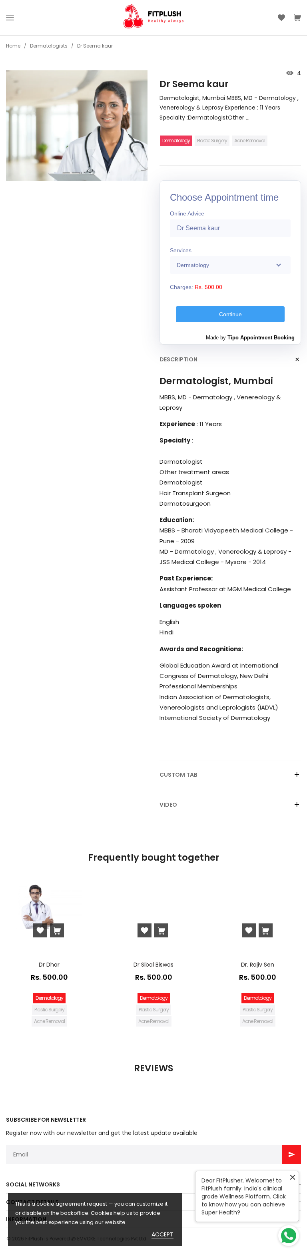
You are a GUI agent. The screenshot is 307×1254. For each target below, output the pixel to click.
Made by (250, 338)
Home (13, 45)
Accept (162, 1234)
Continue (230, 314)
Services (180, 250)
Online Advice (187, 213)
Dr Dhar (49, 965)
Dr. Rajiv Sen (257, 965)
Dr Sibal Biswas (153, 965)
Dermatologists (49, 45)
